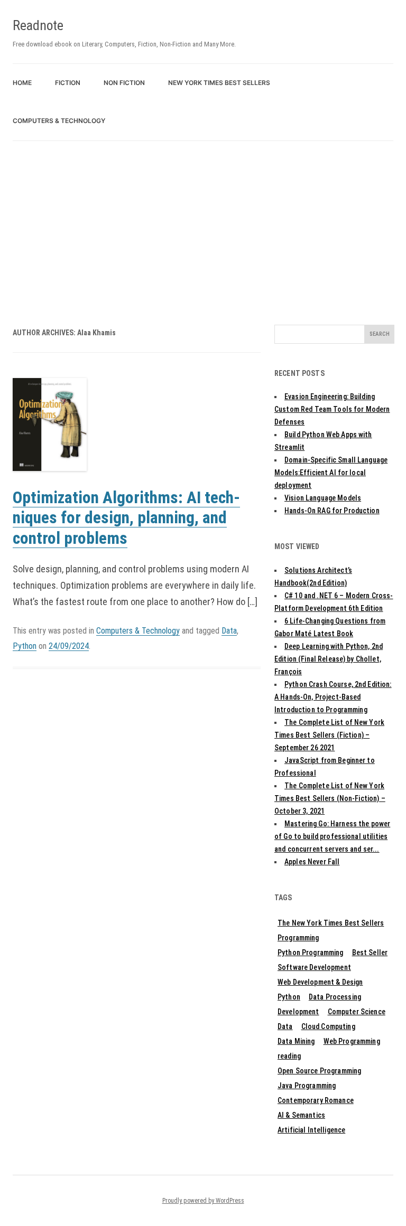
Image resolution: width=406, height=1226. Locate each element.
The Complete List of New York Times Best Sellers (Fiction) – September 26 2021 (329, 735)
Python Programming (311, 952)
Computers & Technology (59, 121)
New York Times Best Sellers (219, 83)
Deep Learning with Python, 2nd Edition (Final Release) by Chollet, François (328, 659)
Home (22, 83)
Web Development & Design (320, 982)
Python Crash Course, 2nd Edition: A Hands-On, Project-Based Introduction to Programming (333, 697)
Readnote (38, 25)
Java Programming (307, 1085)
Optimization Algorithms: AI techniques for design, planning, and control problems (126, 518)
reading (289, 1056)
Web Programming (352, 1041)
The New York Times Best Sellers (331, 923)
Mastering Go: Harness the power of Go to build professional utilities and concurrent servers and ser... (332, 836)
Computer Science (356, 1011)
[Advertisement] (203, 220)
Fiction (67, 83)
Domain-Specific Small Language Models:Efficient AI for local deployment (330, 472)
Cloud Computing (328, 1026)
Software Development (314, 967)
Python (24, 646)
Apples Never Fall (311, 861)
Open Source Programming (319, 1071)
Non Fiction (124, 83)
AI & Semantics (301, 1115)
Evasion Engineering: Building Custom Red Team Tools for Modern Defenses (332, 409)
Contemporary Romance (316, 1100)
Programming (298, 937)
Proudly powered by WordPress (203, 1200)
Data (229, 631)
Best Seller (370, 952)
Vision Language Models (322, 498)
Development (298, 1011)
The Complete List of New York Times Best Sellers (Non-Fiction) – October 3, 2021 (329, 798)
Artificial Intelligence (311, 1130)
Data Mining (296, 1041)
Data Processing (335, 997)
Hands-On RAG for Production (332, 510)
